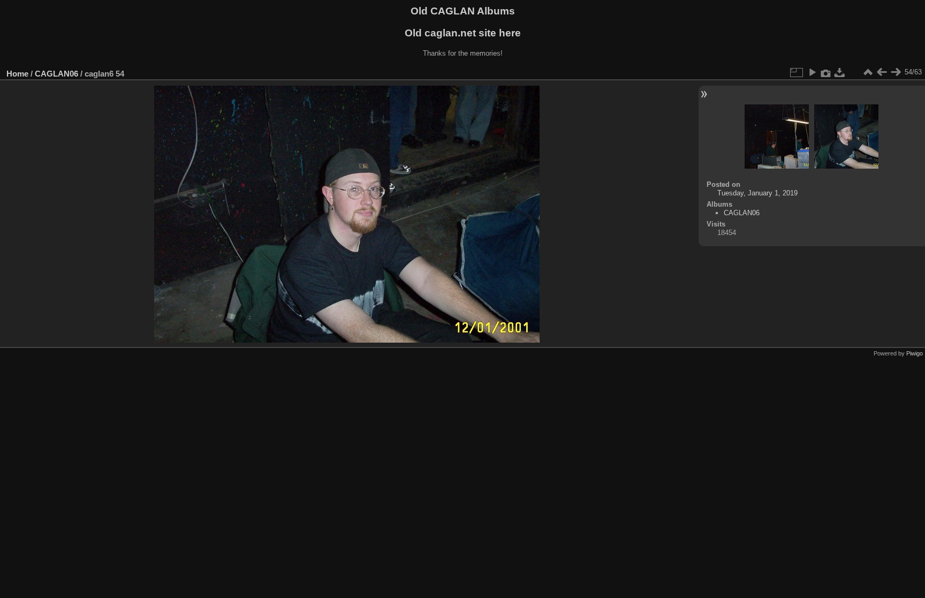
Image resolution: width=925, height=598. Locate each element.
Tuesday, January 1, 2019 (757, 193)
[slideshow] (812, 72)
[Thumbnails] (868, 72)
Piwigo (914, 353)
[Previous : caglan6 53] (882, 72)
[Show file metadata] (826, 72)
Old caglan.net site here (463, 33)
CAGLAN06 (56, 73)
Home (17, 73)
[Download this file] (840, 72)
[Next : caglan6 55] (896, 72)
